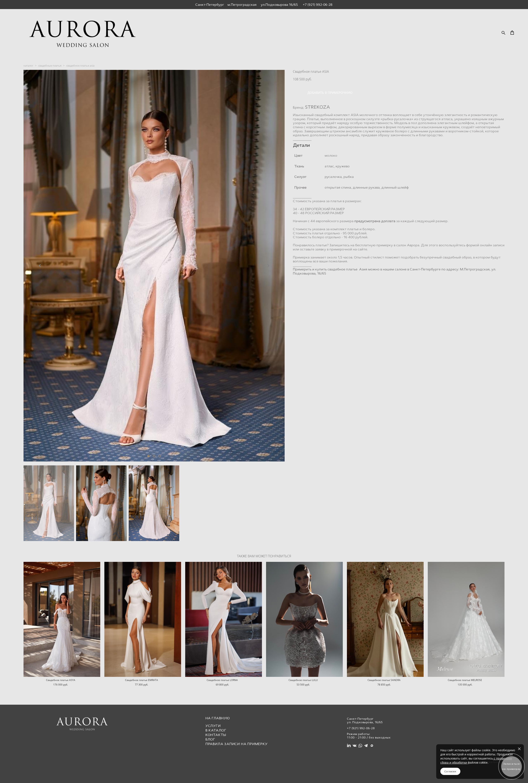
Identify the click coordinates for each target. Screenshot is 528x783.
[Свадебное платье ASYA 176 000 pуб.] (62, 619)
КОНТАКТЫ (215, 735)
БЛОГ (210, 739)
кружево (343, 166)
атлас (329, 166)
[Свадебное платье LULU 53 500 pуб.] (304, 619)
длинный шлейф (395, 187)
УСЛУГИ (213, 726)
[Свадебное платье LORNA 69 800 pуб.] (223, 619)
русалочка (333, 177)
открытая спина (338, 187)
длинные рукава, (367, 187)
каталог (28, 65)
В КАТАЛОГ (215, 730)
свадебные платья (49, 65)
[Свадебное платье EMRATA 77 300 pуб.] (142, 619)
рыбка (348, 177)
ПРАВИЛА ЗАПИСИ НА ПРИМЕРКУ (236, 744)
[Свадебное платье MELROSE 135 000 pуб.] (466, 619)
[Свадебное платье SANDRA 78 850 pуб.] (385, 619)
